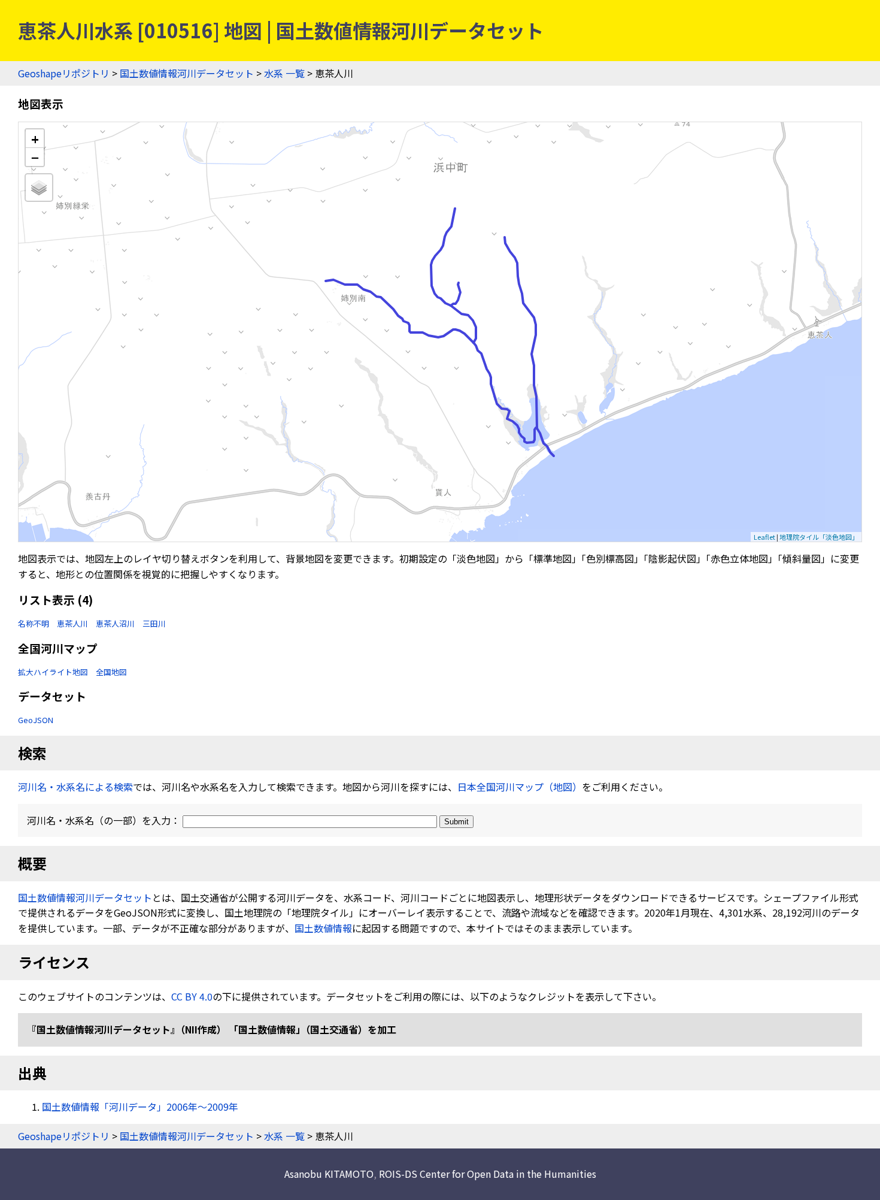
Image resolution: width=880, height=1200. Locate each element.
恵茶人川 (72, 623)
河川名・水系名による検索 (75, 786)
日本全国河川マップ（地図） (519, 786)
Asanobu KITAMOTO (329, 1173)
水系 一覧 (284, 73)
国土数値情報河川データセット (187, 73)
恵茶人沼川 (115, 623)
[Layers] (39, 187)
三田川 (154, 623)
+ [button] (35, 138)
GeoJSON (35, 720)
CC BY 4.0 (192, 996)
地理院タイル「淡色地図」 (818, 537)
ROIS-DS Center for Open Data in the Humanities (487, 1173)
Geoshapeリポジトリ (64, 73)
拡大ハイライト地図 (53, 672)
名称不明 (33, 623)
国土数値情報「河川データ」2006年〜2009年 (140, 1106)
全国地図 (111, 672)
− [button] (35, 157)
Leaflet (764, 537)
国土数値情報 (323, 928)
